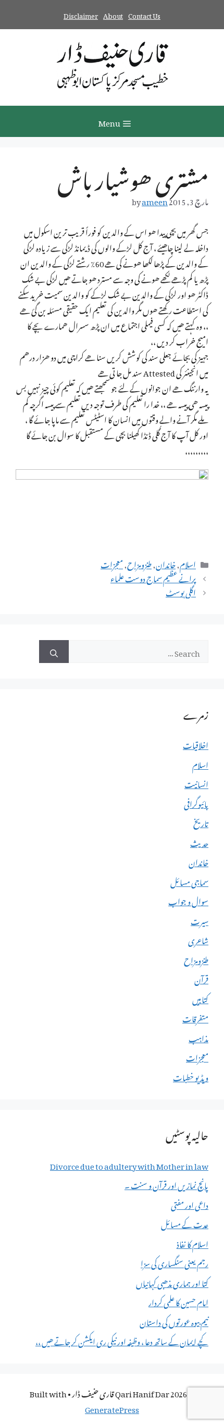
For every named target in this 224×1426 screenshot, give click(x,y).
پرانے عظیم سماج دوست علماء (153, 577)
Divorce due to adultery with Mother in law (129, 1164)
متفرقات (195, 1017)
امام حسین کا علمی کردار (178, 1301)
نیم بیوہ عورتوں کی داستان (174, 1321)
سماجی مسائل (189, 881)
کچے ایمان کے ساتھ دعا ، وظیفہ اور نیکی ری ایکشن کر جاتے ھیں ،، (121, 1340)
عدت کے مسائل (184, 1223)
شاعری (198, 939)
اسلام (188, 563)
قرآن (201, 978)
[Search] (54, 652)
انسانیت (196, 783)
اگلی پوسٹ (181, 591)
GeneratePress (112, 1408)
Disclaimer (81, 14)
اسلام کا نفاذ (192, 1243)
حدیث (199, 842)
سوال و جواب (188, 900)
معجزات (112, 563)
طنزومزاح (139, 563)
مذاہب (198, 1037)
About (113, 14)
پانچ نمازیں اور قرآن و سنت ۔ (166, 1184)
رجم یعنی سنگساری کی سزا (174, 1262)
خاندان (166, 563)
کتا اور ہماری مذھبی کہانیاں (172, 1282)
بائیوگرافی (196, 802)
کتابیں (200, 998)
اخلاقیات (195, 744)
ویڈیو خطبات (190, 1076)
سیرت (199, 920)
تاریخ (200, 822)
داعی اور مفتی (189, 1204)
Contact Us (144, 14)
